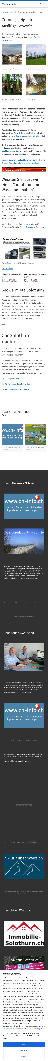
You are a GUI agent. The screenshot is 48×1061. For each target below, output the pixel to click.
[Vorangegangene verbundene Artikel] (38, 418)
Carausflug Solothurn (10, 378)
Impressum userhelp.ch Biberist (24, 617)
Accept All (24, 1045)
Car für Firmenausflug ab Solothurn (16, 384)
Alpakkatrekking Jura (10, 151)
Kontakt (29, 761)
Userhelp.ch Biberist (24, 894)
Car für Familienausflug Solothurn (16, 389)
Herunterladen (32, 842)
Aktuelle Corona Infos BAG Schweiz (16, 160)
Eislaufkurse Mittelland (35, 448)
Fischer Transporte (27, 227)
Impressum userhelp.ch (18, 740)
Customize (24, 1051)
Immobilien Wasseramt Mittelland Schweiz (14, 842)
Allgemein (13, 12)
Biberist (28, 740)
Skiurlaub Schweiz (9, 603)
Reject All (24, 1057)
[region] (24, 1015)
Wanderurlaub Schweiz (22, 603)
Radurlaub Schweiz (36, 603)
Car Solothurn (7, 268)
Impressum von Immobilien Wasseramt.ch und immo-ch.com (24, 892)
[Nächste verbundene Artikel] (43, 418)
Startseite (5, 12)
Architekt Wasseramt (12, 448)
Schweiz (34, 740)
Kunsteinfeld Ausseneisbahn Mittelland (25, 136)
